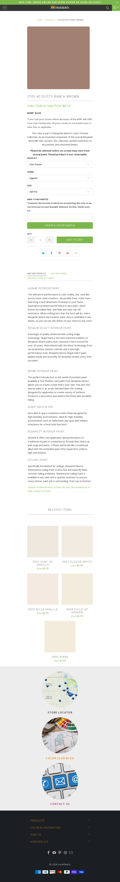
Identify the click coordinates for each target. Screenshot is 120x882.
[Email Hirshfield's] (71, 853)
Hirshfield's (64, 864)
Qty (29, 233)
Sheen (30, 171)
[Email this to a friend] (75, 253)
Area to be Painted (59, 205)
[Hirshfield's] (60, 8)
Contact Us (60, 804)
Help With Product (36, 273)
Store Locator (60, 712)
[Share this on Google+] (67, 253)
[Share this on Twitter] (43, 253)
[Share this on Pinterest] (59, 253)
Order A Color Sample (60, 225)
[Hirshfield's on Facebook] (48, 853)
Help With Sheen (58, 273)
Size (29, 185)
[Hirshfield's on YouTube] (54, 853)
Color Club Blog (60, 758)
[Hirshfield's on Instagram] (65, 853)
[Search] (107, 7)
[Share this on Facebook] (51, 253)
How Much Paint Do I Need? (40, 278)
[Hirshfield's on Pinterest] (60, 853)
